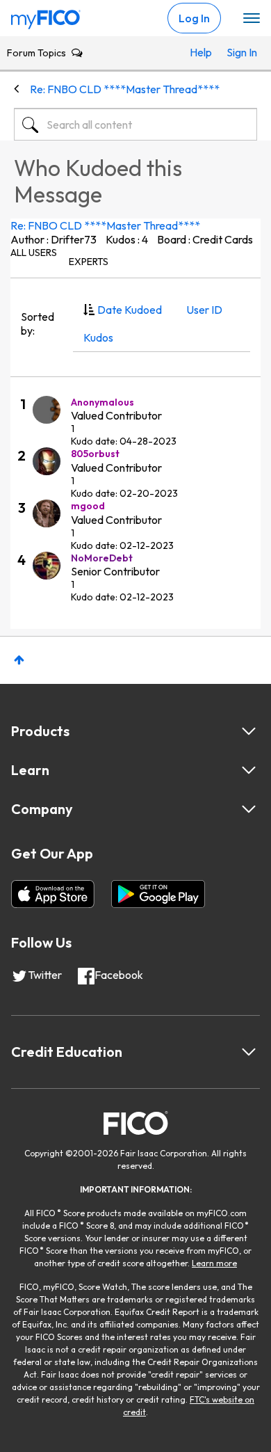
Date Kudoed (129, 310)
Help (201, 52)
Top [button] (19, 660)
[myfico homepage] (46, 16)
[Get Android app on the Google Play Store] (158, 894)
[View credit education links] (249, 1052)
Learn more (214, 1263)
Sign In (238, 52)
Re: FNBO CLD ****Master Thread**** (105, 225)
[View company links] (249, 809)
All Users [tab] (33, 252)
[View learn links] (249, 770)
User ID (204, 310)
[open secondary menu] (251, 18)
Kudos (98, 337)
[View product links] (249, 731)
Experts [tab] (88, 261)
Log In (194, 18)
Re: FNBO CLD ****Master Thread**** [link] (125, 89)
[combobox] (135, 125)
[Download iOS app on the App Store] (52, 894)
